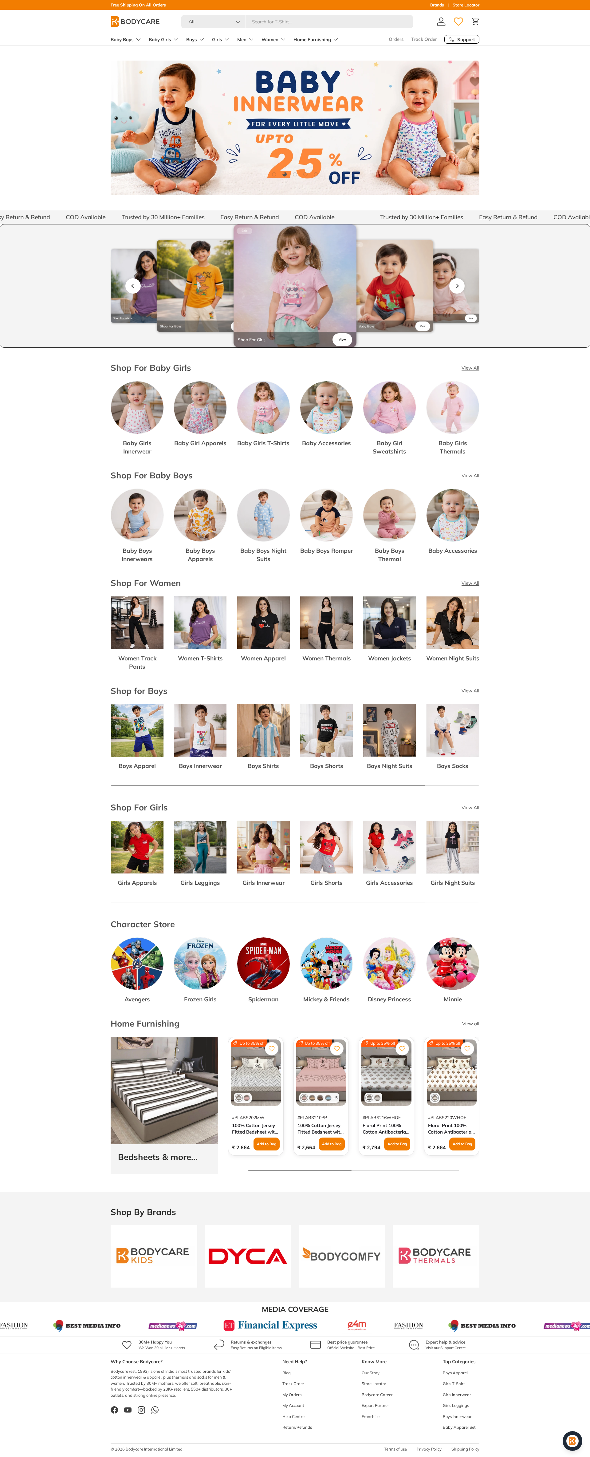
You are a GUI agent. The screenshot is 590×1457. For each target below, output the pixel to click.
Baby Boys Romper (326, 550)
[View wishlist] (458, 21)
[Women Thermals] (326, 622)
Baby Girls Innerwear (137, 447)
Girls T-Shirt (454, 1383)
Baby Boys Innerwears (137, 555)
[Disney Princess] (389, 963)
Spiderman (263, 999)
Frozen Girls (200, 999)
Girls (217, 39)
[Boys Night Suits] (389, 730)
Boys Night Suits (389, 766)
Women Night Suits (452, 658)
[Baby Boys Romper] (326, 515)
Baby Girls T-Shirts (263, 443)
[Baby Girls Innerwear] (137, 407)
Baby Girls (160, 39)
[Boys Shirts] (263, 730)
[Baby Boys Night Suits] (263, 515)
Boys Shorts (326, 766)
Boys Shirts (263, 766)
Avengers (137, 999)
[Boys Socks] (453, 730)
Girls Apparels (137, 882)
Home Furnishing (312, 39)
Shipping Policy (465, 1449)
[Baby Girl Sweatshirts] (389, 407)
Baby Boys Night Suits (263, 555)
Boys (191, 39)
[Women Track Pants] (137, 622)
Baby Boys (122, 39)
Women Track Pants (137, 662)
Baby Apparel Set (459, 1427)
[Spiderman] (263, 963)
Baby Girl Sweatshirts (389, 447)
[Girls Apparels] (137, 847)
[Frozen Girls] (200, 963)
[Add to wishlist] (271, 1048)
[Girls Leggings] (200, 847)
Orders (396, 39)
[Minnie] (453, 963)
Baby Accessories (326, 443)
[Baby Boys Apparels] (200, 515)
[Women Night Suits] (453, 622)
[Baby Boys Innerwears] (137, 515)
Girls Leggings (200, 882)
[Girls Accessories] (389, 847)
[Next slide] (457, 286)
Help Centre (293, 1416)
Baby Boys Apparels (200, 555)
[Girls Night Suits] (453, 847)
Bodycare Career (377, 1394)
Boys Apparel (137, 766)
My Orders (291, 1394)
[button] (475, 21)
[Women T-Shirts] (200, 622)
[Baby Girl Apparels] (200, 407)
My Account (293, 1405)
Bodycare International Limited (154, 1449)
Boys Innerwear (200, 766)
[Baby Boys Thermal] (389, 515)
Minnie (453, 999)
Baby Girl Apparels (200, 443)
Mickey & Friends (326, 999)
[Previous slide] (133, 286)
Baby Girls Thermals (453, 447)
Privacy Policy (429, 1449)
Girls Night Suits (453, 882)
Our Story (371, 1372)
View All (470, 368)
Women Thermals (326, 658)
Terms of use (395, 1449)
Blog (286, 1372)
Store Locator (466, 4)
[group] (147, 286)
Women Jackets (389, 658)
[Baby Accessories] (326, 407)
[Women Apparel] (263, 622)
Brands (437, 4)
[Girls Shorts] (326, 847)
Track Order (424, 39)
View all (470, 1024)
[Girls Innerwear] (263, 847)
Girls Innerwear (263, 882)
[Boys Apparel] (137, 730)
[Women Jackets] (389, 622)
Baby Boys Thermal (389, 555)
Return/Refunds (297, 1427)
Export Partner (375, 1405)
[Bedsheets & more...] (164, 1090)
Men (241, 39)
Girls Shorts (326, 882)
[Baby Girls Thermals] (453, 407)
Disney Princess (389, 999)
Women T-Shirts (200, 658)
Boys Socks (452, 766)
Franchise (371, 1416)
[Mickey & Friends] (326, 963)
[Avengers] (137, 963)
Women (270, 39)
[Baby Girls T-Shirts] (263, 407)
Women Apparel (263, 658)
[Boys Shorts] (326, 730)
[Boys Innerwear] (200, 730)
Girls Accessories (389, 882)
